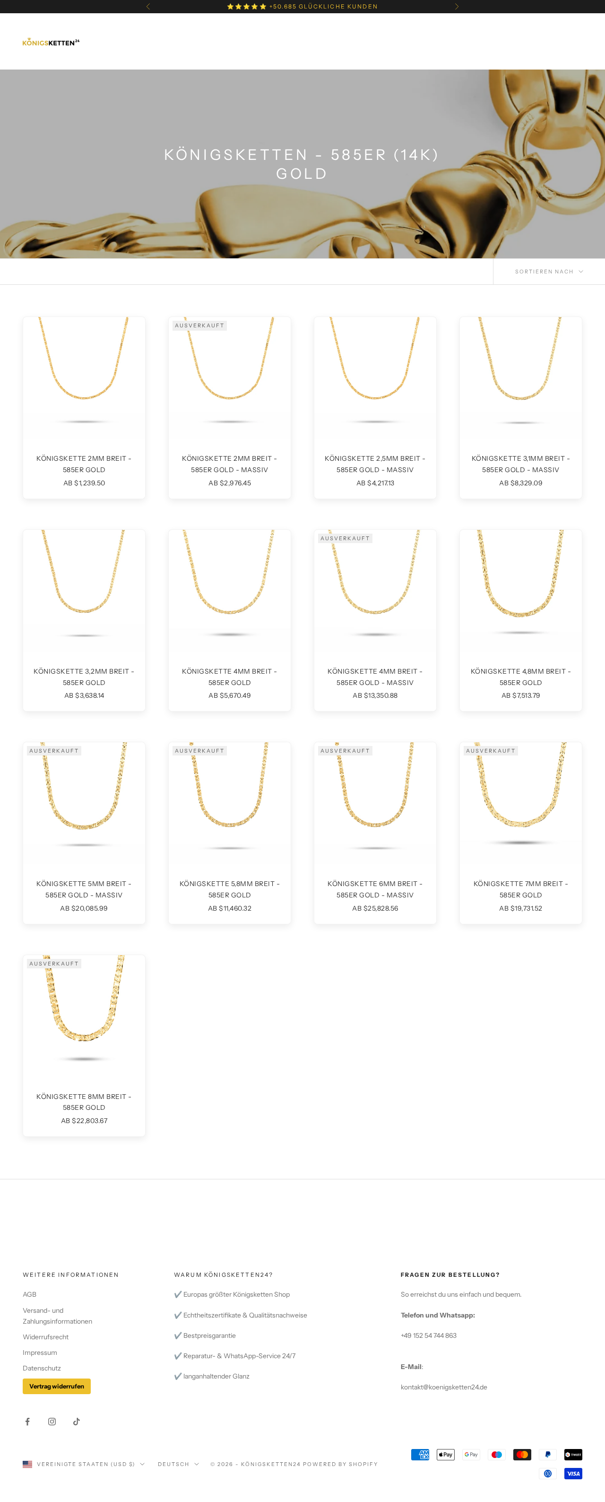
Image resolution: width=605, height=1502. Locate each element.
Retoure (324, 55)
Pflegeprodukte (401, 40)
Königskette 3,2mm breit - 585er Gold (84, 677)
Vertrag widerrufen (56, 1386)
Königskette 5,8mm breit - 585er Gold (230, 889)
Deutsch (174, 1464)
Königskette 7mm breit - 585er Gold (521, 889)
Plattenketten (469, 26)
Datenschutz (42, 1368)
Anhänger (226, 40)
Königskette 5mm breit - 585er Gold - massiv (84, 889)
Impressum (40, 1352)
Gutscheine (478, 40)
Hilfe (278, 55)
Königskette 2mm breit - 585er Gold (84, 464)
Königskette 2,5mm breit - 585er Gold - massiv (375, 464)
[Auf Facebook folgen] (27, 1421)
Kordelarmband (386, 26)
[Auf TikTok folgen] (76, 1421)
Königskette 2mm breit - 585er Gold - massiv (229, 464)
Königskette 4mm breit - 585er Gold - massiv (375, 677)
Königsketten (136, 26)
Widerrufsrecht (46, 1337)
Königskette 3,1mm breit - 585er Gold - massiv (521, 464)
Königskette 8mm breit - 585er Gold (84, 1102)
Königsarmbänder (220, 26)
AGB (29, 1294)
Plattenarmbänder (147, 40)
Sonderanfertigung (307, 40)
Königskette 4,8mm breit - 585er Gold (521, 677)
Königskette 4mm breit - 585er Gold (229, 677)
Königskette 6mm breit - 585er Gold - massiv (375, 889)
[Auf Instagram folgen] (52, 1421)
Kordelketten (305, 26)
